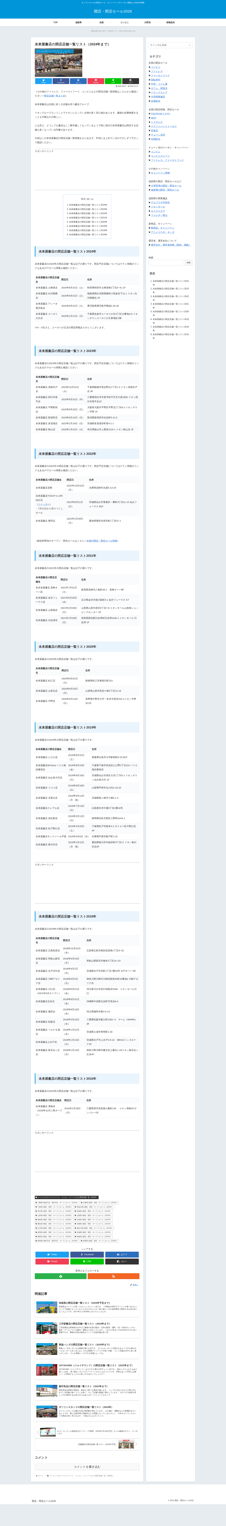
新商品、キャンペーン (162, 228)
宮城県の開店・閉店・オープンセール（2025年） (94, 1211)
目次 (83, 199)
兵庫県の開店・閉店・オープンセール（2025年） (100, 1203)
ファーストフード (160, 75)
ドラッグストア (159, 92)
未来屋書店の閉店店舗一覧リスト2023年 (88, 209)
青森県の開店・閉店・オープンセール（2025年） (94, 1237)
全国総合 (155, 101)
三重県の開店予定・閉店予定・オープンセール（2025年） (58, 1203)
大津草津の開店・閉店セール (166, 185)
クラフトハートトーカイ (164, 126)
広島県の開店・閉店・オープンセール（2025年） (94, 1220)
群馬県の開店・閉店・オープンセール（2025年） (55, 1232)
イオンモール (158, 206)
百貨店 (154, 130)
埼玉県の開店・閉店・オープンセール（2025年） (55, 1211)
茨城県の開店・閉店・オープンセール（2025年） (94, 1232)
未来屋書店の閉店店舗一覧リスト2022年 (88, 213)
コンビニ (155, 67)
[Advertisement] (87, 171)
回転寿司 (155, 80)
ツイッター (44, 504)
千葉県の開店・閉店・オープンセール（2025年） (55, 1207)
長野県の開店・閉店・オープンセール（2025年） (55, 1237)
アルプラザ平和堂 (160, 202)
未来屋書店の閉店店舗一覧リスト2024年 (88, 205)
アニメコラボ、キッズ (162, 232)
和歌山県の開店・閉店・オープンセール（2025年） (95, 1207)
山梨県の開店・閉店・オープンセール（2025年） (94, 1215)
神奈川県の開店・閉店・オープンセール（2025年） (95, 1228)
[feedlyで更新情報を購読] (61, 1276)
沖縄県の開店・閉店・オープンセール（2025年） (94, 1224)
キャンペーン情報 (160, 173)
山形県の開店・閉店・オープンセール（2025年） (55, 1215)
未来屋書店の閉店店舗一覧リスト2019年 (88, 226)
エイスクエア (158, 211)
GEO (153, 118)
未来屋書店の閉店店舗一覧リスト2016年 (88, 234)
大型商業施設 (158, 96)
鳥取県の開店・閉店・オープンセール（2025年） (100, 1241)
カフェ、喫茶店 (159, 88)
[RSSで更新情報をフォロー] (113, 1276)
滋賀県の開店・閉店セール (165, 190)
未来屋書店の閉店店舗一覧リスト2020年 (88, 222)
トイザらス (157, 122)
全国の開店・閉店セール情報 (102, 541)
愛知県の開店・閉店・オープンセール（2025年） (55, 1224)
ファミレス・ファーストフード (167, 160)
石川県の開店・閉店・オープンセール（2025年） (55, 1228)
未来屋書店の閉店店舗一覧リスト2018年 (88, 230)
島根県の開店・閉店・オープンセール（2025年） (55, 1220)
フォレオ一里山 (159, 215)
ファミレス (157, 71)
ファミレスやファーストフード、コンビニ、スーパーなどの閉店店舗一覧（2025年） (68, 1197)
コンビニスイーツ (160, 156)
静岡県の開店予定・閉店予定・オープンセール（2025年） (58, 1241)
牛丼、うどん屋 (159, 84)
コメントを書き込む (87, 1466)
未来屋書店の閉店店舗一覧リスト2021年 (88, 217)
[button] (190, 45)
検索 (151, 257)
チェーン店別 (158, 135)
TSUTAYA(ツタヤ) (160, 113)
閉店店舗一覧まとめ (54, 95)
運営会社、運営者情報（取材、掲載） (171, 245)
